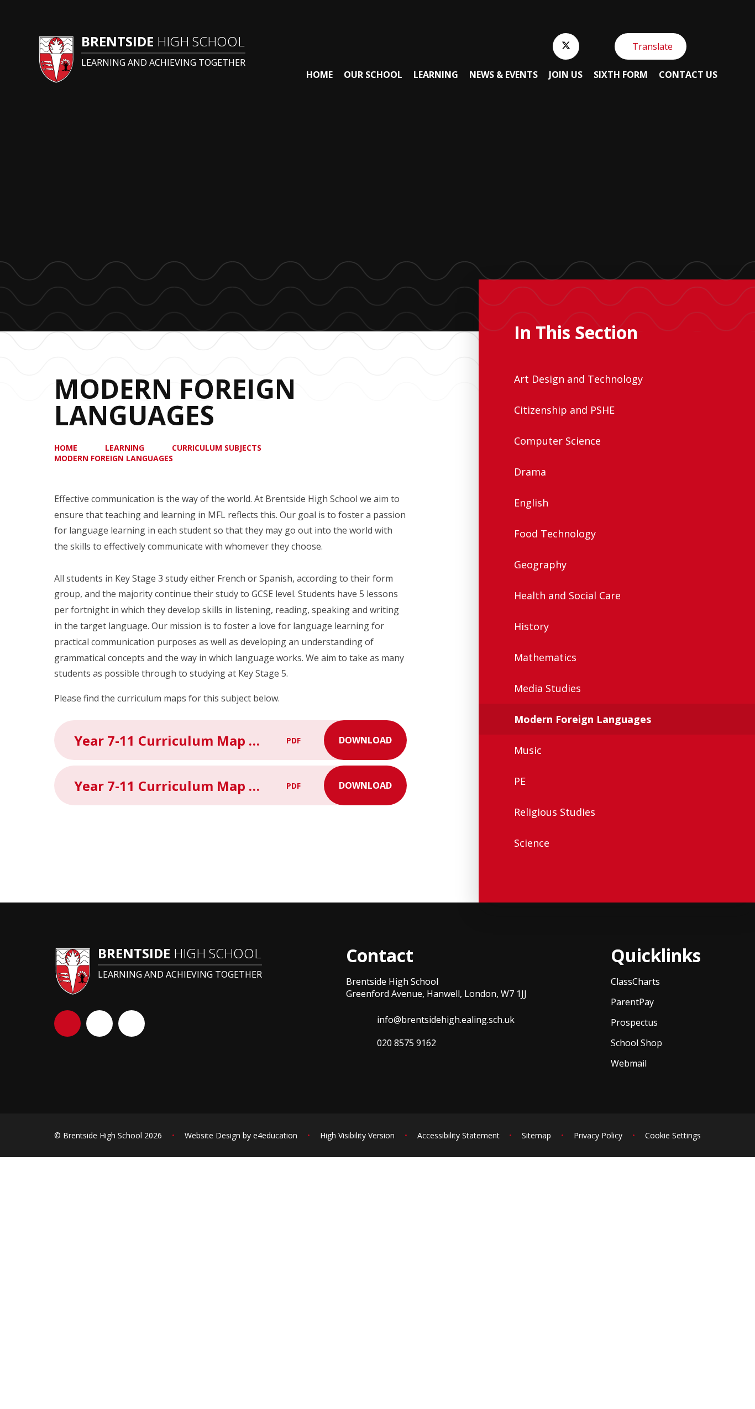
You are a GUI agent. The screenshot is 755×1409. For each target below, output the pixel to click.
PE (520, 781)
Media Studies (547, 688)
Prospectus (634, 1022)
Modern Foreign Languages (113, 458)
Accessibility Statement (458, 1135)
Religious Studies (554, 812)
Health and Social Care (567, 595)
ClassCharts (635, 981)
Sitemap (536, 1135)
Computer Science (557, 440)
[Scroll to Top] (67, 1023)
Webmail (629, 1063)
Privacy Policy (598, 1135)
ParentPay (632, 1002)
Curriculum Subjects (216, 447)
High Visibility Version (357, 1135)
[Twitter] (566, 46)
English (531, 502)
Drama (530, 471)
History (531, 626)
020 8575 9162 (406, 1043)
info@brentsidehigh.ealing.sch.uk (446, 1020)
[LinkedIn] (131, 1023)
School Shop (636, 1043)
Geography (540, 564)
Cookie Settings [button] (673, 1135)
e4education (275, 1135)
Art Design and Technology (578, 379)
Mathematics (545, 657)
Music (528, 750)
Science (531, 842)
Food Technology (555, 533)
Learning (124, 447)
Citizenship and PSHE (564, 409)
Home (65, 447)
